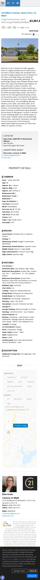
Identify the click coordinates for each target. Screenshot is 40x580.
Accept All (32, 576)
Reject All (33, 571)
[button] (2, 578)
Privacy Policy (9, 559)
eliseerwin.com (8, 516)
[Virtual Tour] (18, 3)
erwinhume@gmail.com (11, 155)
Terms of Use (21, 559)
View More (7, 158)
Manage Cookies (19, 571)
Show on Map (21, 425)
